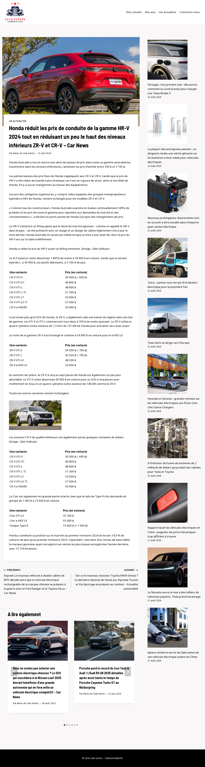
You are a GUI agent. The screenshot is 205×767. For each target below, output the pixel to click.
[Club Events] (15, 12)
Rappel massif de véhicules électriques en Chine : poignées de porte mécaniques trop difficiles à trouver (174, 532)
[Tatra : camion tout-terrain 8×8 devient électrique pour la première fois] (174, 258)
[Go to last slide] (14, 671)
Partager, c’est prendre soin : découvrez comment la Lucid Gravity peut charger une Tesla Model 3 (172, 89)
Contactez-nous (190, 12)
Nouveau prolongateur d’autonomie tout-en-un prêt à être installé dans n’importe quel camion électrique (174, 222)
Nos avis (150, 12)
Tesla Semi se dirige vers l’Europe (168, 343)
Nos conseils (134, 12)
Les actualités (167, 12)
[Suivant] (128, 671)
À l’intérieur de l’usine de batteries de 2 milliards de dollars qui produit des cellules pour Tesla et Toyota (174, 467)
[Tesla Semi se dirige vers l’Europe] (174, 318)
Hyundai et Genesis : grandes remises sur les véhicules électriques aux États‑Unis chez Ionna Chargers (174, 403)
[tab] (64, 725)
